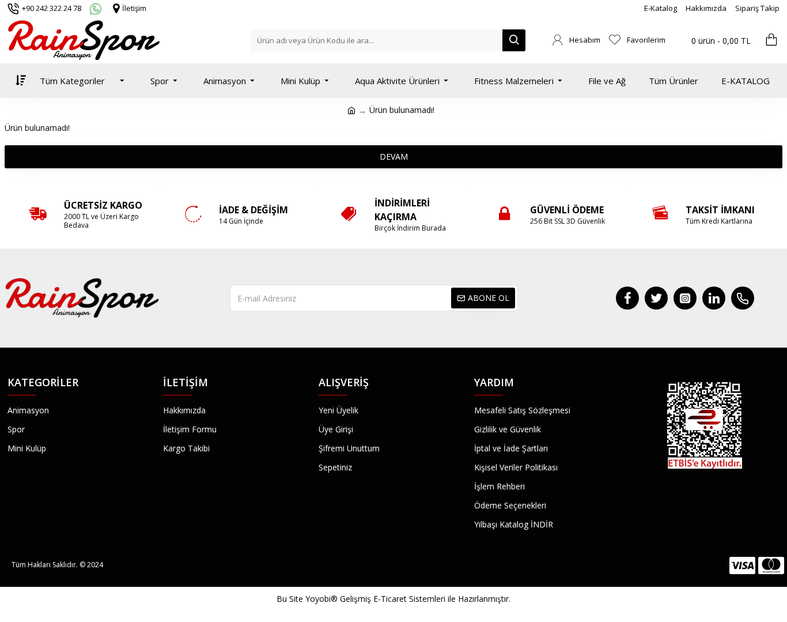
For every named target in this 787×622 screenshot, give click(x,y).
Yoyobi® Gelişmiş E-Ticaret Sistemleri (375, 598)
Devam (394, 156)
